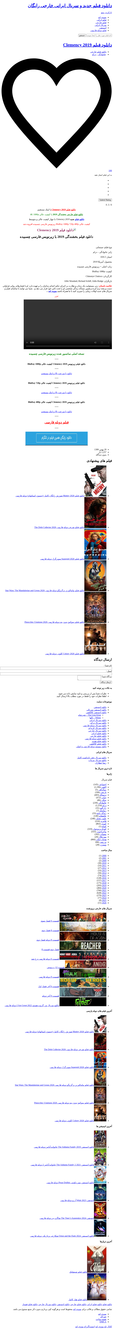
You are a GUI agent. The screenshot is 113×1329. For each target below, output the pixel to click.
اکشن (103, 787)
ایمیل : (109, 671)
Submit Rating (105, 200)
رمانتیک (102, 810)
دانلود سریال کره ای (97, 728)
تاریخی (103, 792)
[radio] (53, 180)
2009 (104, 860)
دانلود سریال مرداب (97, 760)
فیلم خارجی (100, 22)
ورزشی (102, 842)
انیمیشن (102, 28)
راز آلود (103, 808)
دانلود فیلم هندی (99, 741)
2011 (104, 865)
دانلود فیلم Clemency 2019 (87, 44)
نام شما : (108, 665)
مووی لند (102, 17)
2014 (104, 873)
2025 (104, 900)
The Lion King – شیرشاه (89, 715)
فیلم (110, 779)
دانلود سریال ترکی (98, 723)
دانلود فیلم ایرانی (98, 733)
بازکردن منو (106, 12)
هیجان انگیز (101, 839)
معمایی (103, 834)
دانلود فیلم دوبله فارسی (95, 738)
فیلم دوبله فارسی (98, 30)
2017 (104, 880)
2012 (104, 868)
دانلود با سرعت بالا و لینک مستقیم (56, 373)
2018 (104, 883)
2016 (104, 878)
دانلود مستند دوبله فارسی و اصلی (91, 746)
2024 (104, 898)
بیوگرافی (102, 790)
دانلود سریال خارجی (97, 731)
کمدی (103, 824)
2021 (104, 890)
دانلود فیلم (79, 219)
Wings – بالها (95, 718)
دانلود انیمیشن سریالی (96, 710)
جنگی (103, 800)
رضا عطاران (100, 763)
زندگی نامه (101, 813)
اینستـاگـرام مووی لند (85, 1326)
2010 (104, 863)
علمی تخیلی (101, 818)
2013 (104, 870)
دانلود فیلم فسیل (29, 1304)
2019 (104, 885)
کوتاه (104, 826)
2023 (104, 895)
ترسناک (102, 795)
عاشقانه (102, 816)
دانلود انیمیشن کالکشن (96, 712)
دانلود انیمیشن (100, 707)
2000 (104, 855)
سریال (104, 779)
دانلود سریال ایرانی (97, 720)
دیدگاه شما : (106, 676)
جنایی (103, 797)
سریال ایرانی (100, 25)
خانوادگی (102, 54)
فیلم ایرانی (101, 20)
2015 (104, 875)
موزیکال (102, 837)
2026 (104, 903)
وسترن (103, 845)
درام (94, 54)
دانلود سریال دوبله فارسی (94, 725)
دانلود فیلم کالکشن (97, 744)
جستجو (82, 35)
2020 (104, 888)
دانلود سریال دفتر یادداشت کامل (91, 758)
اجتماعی (102, 784)
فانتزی (103, 821)
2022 (104, 893)
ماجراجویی (101, 831)
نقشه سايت (101, 1319)
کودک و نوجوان (99, 829)
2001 (104, 858)
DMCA (103, 1322)
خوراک (103, 1316)
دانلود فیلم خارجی (98, 52)
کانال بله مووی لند (103, 1326)
